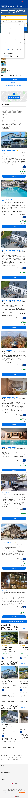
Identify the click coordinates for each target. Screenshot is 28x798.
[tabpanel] (13, 42)
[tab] (8, 25)
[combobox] (14, 18)
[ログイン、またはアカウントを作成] (22, 2)
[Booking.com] (4, 2)
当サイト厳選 (14, 79)
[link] (4, 111)
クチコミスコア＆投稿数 (14, 88)
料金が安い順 (14, 82)
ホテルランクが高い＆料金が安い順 (14, 85)
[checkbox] (20, 35)
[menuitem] (4, 6)
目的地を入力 (7, 16)
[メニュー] (26, 2)
